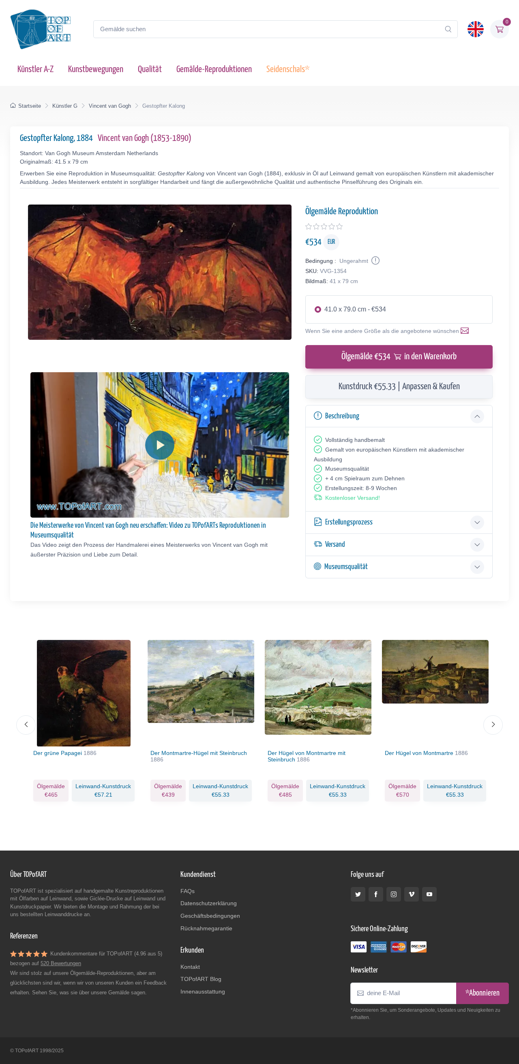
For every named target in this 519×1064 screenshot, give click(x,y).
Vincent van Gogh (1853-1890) (144, 138)
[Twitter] (358, 894)
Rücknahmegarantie (206, 928)
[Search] (448, 29)
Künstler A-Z (35, 69)
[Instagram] (393, 894)
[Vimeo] (411, 894)
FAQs (187, 891)
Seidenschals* (287, 69)
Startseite (29, 106)
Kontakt (190, 967)
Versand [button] (335, 544)
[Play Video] (159, 445)
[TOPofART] (40, 29)
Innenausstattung (202, 991)
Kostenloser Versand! (352, 498)
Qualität (150, 69)
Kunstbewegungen (95, 69)
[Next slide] (493, 725)
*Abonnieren (482, 993)
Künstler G (64, 106)
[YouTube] (429, 894)
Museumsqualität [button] (346, 567)
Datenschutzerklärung (208, 903)
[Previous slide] (26, 725)
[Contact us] (466, 331)
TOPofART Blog (200, 979)
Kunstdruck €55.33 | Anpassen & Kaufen (399, 386)
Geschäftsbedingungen (210, 916)
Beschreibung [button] (342, 416)
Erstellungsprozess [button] (349, 522)
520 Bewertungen (61, 963)
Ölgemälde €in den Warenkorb (399, 356)
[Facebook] (376, 894)
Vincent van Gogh (110, 106)
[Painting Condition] (375, 261)
